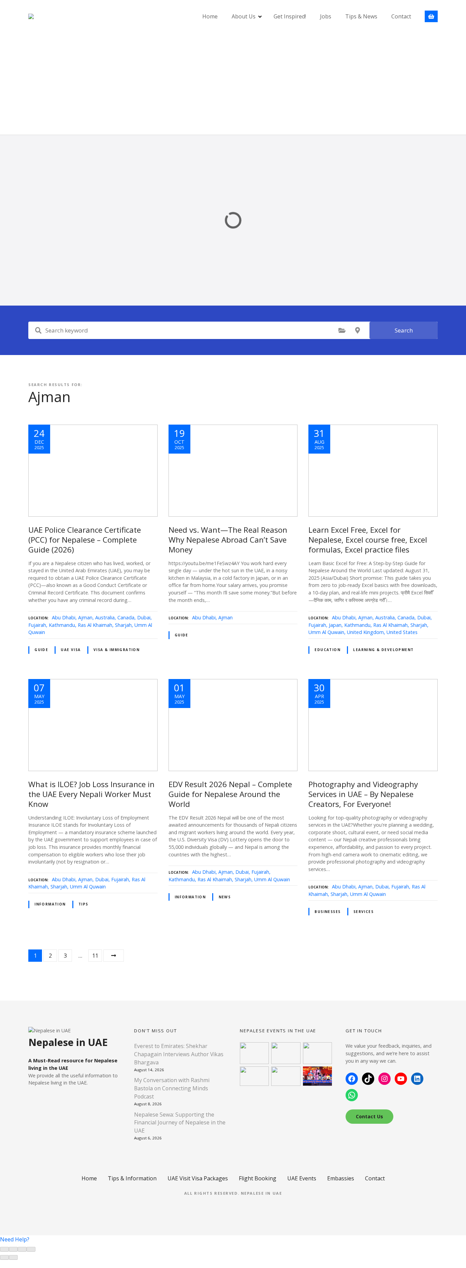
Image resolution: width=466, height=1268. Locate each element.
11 (95, 955)
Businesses (327, 911)
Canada (125, 617)
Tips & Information (132, 1178)
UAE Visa (71, 649)
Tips (83, 904)
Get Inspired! (290, 16)
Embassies (340, 1178)
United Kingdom (365, 632)
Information (50, 904)
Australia (105, 617)
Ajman (85, 617)
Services (363, 911)
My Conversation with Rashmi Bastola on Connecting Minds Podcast (171, 1088)
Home (210, 16)
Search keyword (38, 330)
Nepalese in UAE (261, 1193)
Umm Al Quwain (326, 632)
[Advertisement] (233, 84)
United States (402, 632)
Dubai (143, 617)
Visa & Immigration (116, 649)
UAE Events (301, 1178)
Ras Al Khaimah (95, 625)
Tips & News (361, 16)
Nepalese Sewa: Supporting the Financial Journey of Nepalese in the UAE (179, 1123)
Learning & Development (383, 649)
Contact (401, 16)
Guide (41, 649)
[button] (14, 1239)
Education (327, 649)
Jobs (325, 16)
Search (404, 330)
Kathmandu (62, 625)
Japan (335, 625)
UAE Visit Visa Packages (198, 1178)
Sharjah (123, 625)
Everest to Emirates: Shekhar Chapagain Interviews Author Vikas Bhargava (178, 1054)
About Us (244, 16)
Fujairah (37, 625)
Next (113, 955)
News (225, 897)
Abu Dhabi (63, 617)
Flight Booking (257, 1178)
